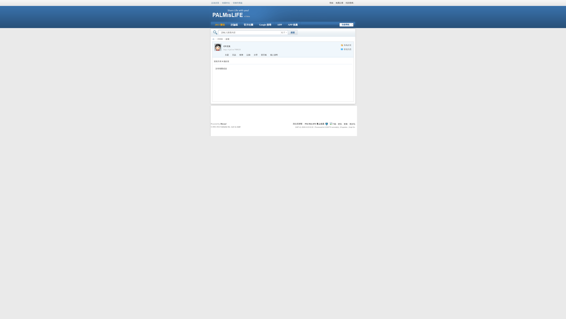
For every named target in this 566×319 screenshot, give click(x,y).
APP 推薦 (293, 24)
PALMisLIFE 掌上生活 (314, 124)
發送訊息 (347, 49)
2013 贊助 (220, 24)
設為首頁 (215, 3)
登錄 (331, 3)
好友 (227, 39)
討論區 (234, 24)
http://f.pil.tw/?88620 (232, 49)
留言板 (264, 55)
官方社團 (248, 24)
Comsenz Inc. (226, 127)
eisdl (238, 127)
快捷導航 (345, 24)
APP (279, 24)
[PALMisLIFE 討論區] (234, 18)
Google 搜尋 (265, 24)
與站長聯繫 (297, 124)
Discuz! (224, 124)
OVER (220, 39)
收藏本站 (226, 3)
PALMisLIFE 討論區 (213, 39)
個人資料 (274, 55)
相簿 (241, 55)
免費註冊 (339, 3)
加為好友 (347, 45)
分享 (256, 55)
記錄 (248, 55)
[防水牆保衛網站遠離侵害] (326, 124)
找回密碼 (349, 3)
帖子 (283, 32)
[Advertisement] (301, 11)
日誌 (234, 55)
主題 (227, 55)
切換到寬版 (237, 3)
